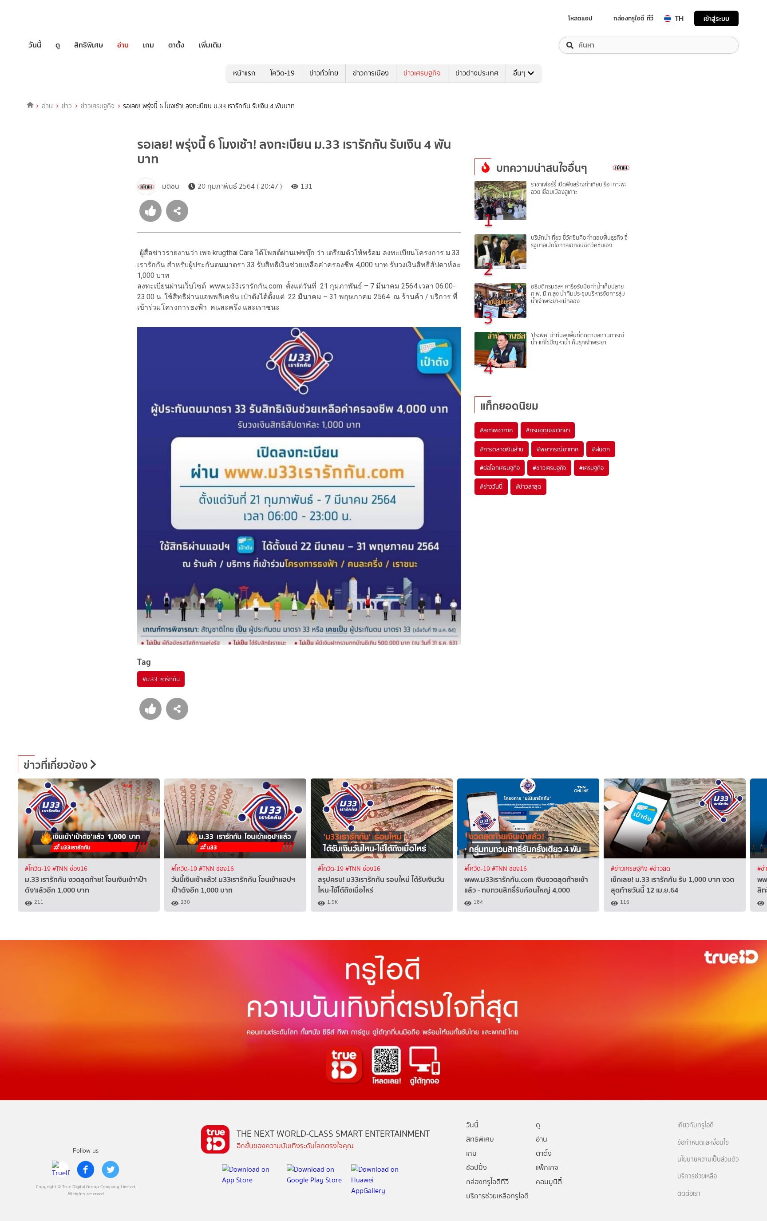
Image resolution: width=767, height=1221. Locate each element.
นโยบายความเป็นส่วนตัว (708, 1159)
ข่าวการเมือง (371, 73)
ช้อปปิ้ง (476, 1167)
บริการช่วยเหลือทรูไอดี (497, 1196)
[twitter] (110, 1169)
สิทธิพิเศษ (88, 45)
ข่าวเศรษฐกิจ (422, 73)
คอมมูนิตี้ (549, 1182)
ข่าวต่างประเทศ (476, 73)
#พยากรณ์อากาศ (557, 449)
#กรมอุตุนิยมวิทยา (547, 430)
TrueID (55, 18)
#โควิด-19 (38, 868)
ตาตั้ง (176, 45)
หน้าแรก (244, 73)
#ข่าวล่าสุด (528, 486)
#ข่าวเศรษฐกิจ (549, 467)
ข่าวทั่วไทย (323, 73)
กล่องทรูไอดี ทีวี (633, 18)
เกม (148, 45)
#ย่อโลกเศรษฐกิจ (499, 467)
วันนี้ (34, 45)
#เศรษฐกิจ (591, 467)
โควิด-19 (282, 73)
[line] (61, 1169)
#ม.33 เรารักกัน (160, 679)
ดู (57, 45)
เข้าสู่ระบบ (716, 18)
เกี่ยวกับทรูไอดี (695, 1125)
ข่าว (67, 106)
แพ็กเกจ (547, 1167)
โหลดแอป (580, 18)
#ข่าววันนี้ (491, 486)
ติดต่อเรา (688, 1193)
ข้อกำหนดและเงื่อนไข (703, 1142)
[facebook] (86, 1169)
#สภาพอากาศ (496, 430)
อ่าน (123, 45)
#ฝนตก (601, 449)
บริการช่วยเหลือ (697, 1176)
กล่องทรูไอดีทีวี (487, 1182)
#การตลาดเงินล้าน (501, 449)
